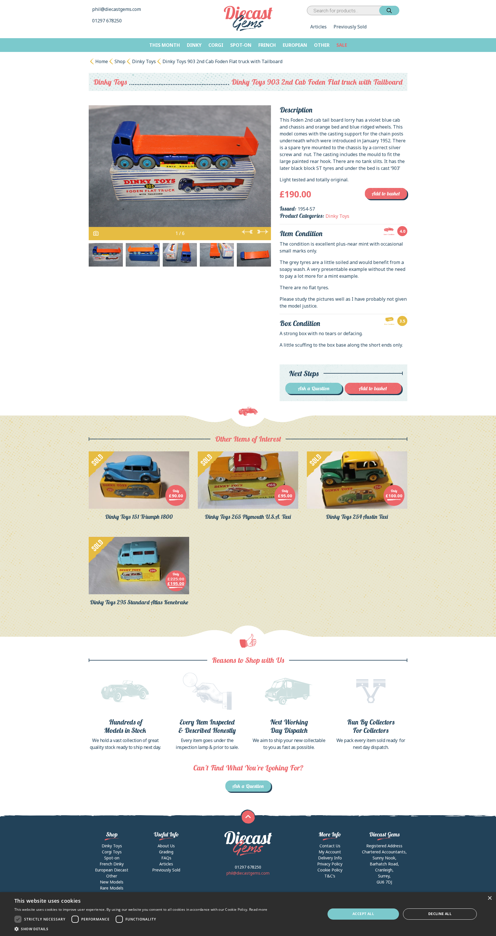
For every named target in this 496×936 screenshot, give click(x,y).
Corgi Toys (112, 852)
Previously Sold (350, 27)
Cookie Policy (329, 870)
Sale (341, 45)
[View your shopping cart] (404, 10)
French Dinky (112, 864)
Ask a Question (314, 388)
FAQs (166, 858)
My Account (330, 852)
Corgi (215, 45)
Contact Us (329, 845)
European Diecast (111, 870)
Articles (318, 27)
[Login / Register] (400, 10)
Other (322, 45)
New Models (111, 882)
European (295, 45)
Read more (258, 909)
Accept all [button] (363, 913)
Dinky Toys (144, 61)
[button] (141, 929)
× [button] (489, 898)
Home (101, 61)
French (267, 45)
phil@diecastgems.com (116, 9)
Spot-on (240, 45)
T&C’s (329, 876)
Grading (166, 852)
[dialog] (248, 914)
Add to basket (386, 193)
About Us (166, 845)
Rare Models (111, 888)
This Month (164, 45)
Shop (120, 61)
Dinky (194, 45)
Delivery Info (330, 858)
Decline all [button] (440, 913)
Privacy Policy (329, 864)
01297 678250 (107, 21)
